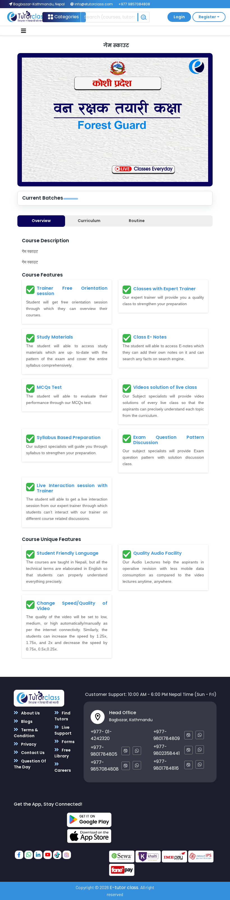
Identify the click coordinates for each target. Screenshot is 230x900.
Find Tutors (62, 716)
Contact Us (32, 752)
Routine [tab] (137, 220)
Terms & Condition (26, 733)
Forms (68, 741)
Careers (62, 770)
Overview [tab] (41, 220)
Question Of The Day (30, 764)
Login (179, 17)
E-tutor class (124, 887)
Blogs (26, 721)
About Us (30, 713)
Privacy (28, 744)
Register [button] (207, 17)
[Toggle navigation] (23, 31)
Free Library (62, 753)
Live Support (63, 730)
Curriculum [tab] (89, 220)
